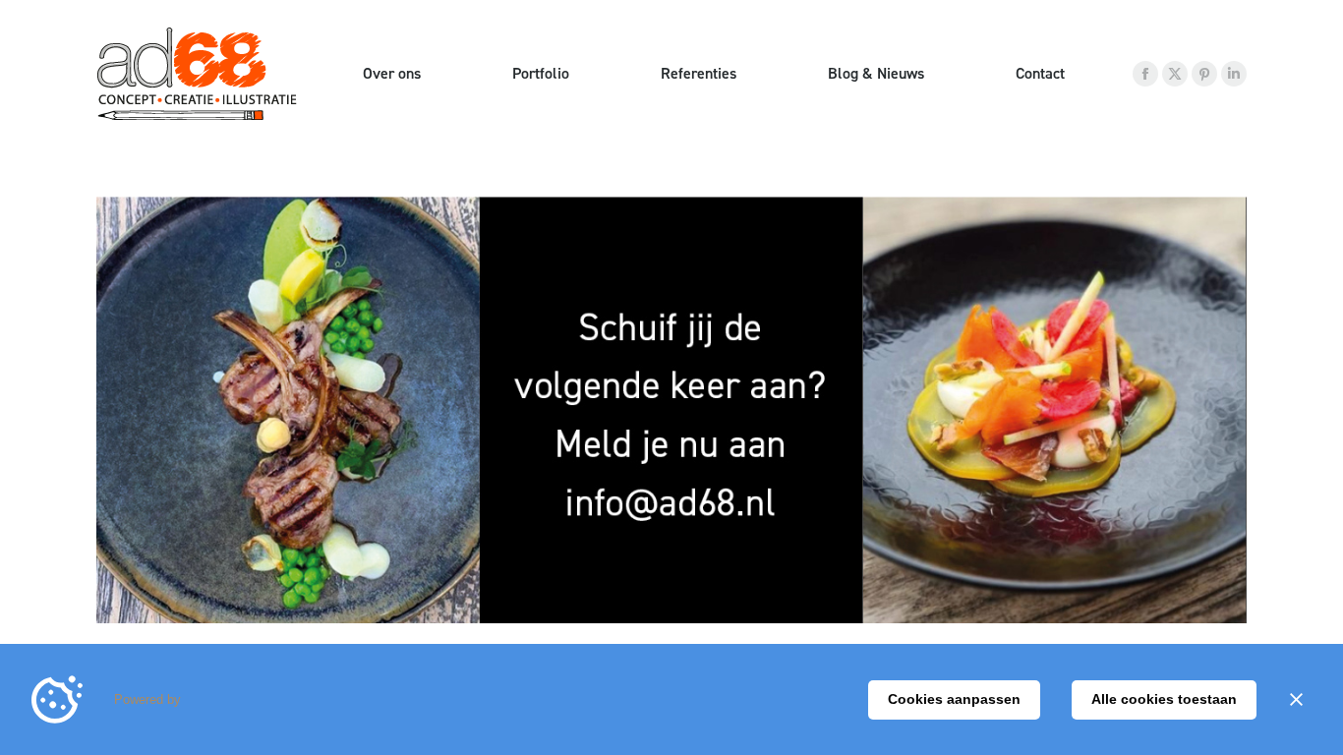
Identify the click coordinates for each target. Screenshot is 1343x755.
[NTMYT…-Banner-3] (671, 410)
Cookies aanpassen (954, 699)
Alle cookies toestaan (1164, 699)
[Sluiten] (1295, 700)
